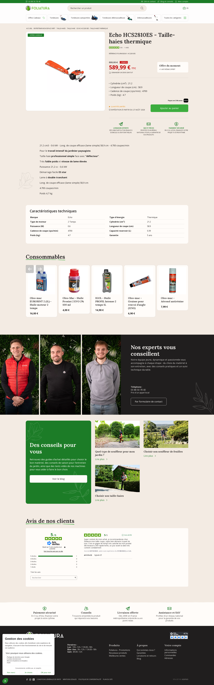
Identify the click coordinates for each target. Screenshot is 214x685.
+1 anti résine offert (167, 69)
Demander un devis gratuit (122, 72)
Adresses (168, 658)
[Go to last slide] (30, 269)
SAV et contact (150, 1)
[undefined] (65, 547)
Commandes (170, 655)
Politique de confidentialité (90, 679)
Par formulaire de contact (148, 401)
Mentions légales (70, 679)
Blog (139, 658)
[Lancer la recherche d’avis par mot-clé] (75, 577)
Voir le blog (58, 478)
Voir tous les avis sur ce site (53, 551)
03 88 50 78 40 (34, 1)
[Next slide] (40, 269)
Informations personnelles (170, 651)
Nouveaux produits (118, 653)
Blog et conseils (166, 1)
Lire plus (99, 459)
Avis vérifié (128, 535)
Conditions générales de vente (49, 679)
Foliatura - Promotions (119, 650)
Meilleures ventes (117, 655)
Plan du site (107, 679)
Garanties (141, 653)
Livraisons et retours (146, 655)
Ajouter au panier (169, 108)
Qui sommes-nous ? (146, 650)
